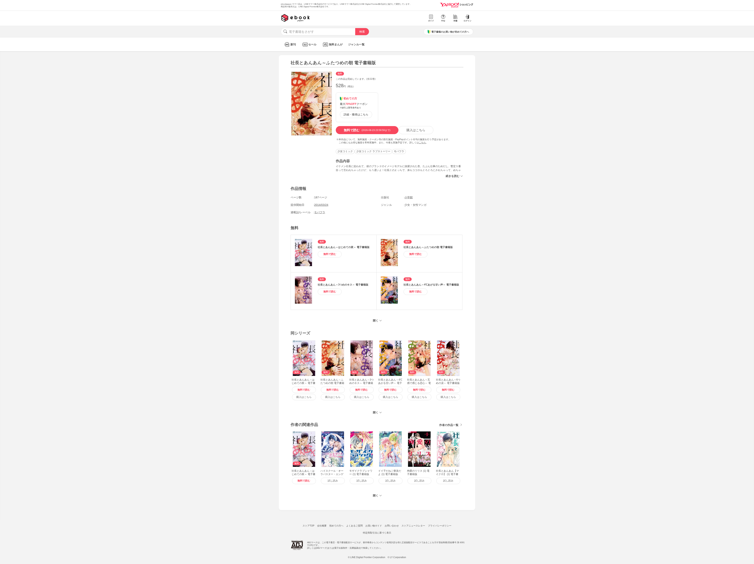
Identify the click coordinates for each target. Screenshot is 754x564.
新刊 (293, 44)
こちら (422, 142)
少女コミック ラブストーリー (373, 151)
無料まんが (336, 44)
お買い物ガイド (373, 525)
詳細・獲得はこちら (356, 114)
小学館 (408, 197)
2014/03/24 (321, 204)
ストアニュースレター (413, 525)
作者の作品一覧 (448, 425)
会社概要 (322, 525)
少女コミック (345, 151)
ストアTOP (308, 525)
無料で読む (367, 130)
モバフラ (399, 151)
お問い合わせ (392, 525)
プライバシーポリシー (439, 525)
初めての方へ (336, 525)
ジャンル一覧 (356, 44)
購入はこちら (415, 130)
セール (312, 44)
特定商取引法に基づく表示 (377, 532)
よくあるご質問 (354, 525)
